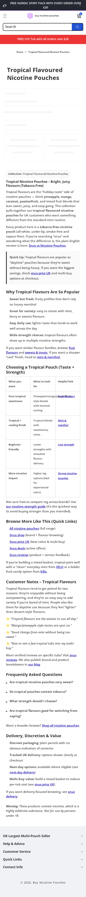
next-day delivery (22, 772)
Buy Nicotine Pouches (49, 882)
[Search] (77, 26)
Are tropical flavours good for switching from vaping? (43, 713)
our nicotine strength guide (26, 506)
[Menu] (7, 15)
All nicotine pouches (24, 528)
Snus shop (17, 535)
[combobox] (43, 26)
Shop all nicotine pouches (60, 725)
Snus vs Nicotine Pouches (47, 245)
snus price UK (41, 273)
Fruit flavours (66, 396)
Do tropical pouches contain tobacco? (38, 692)
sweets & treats (36, 352)
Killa (43, 571)
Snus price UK (19, 542)
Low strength (66, 444)
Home (19, 51)
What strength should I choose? (33, 701)
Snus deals (17, 548)
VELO (59, 567)
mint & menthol (48, 357)
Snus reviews (19, 555)
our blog (34, 664)
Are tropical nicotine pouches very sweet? (41, 682)
